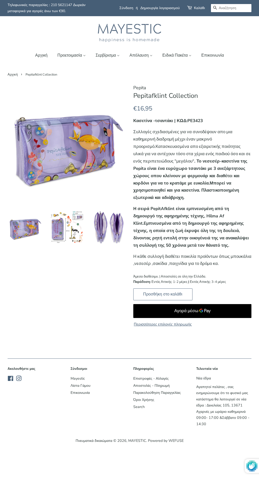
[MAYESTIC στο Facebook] (10, 379)
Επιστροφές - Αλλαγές (151, 378)
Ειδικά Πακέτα (175, 55)
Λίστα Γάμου (81, 385)
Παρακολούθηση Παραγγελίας (157, 392)
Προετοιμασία (70, 55)
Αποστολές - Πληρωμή (151, 385)
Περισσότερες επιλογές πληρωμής (163, 324)
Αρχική (41, 55)
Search (139, 406)
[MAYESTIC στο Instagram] (18, 379)
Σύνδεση (126, 8)
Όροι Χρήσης (143, 399)
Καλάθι (199, 8)
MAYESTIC (137, 440)
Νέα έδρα (203, 378)
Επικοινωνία (212, 55)
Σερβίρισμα (106, 55)
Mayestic (78, 378)
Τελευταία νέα (207, 369)
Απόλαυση (140, 55)
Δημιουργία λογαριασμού (160, 8)
